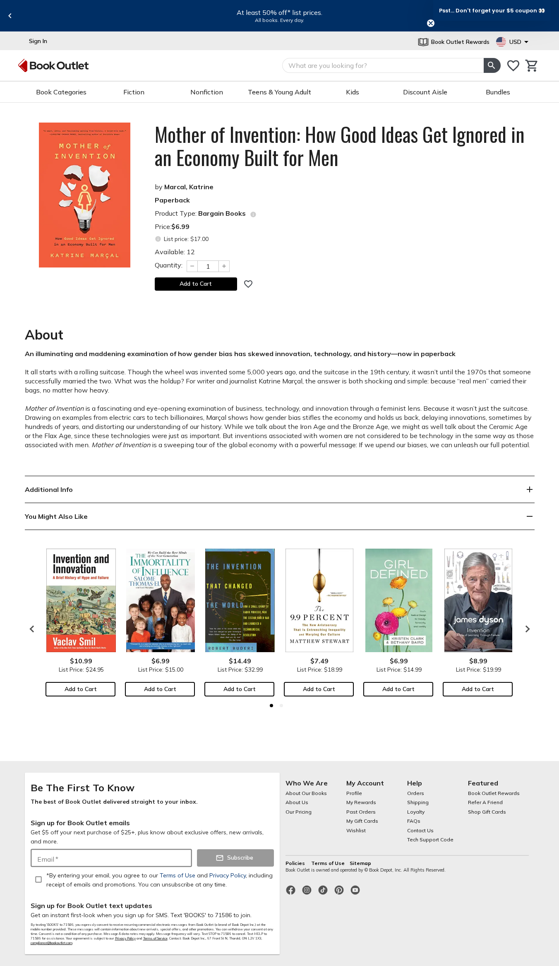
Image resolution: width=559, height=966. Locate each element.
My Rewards (361, 802)
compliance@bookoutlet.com (51, 943)
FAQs (413, 821)
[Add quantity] (224, 266)
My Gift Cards (362, 821)
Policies (295, 863)
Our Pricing (298, 812)
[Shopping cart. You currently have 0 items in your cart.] (532, 65)
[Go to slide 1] (271, 705)
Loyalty (416, 812)
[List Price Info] (158, 239)
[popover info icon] (253, 214)
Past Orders (361, 812)
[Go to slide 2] (281, 705)
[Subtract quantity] (192, 266)
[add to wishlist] (248, 284)
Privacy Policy (125, 938)
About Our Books (306, 793)
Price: (172, 226)
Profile (354, 793)
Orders (415, 793)
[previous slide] (10, 16)
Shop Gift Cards (487, 812)
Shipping (418, 802)
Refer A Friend (485, 802)
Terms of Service (155, 938)
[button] (492, 10)
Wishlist (356, 830)
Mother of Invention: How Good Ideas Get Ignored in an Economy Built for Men (340, 146)
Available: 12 (175, 252)
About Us (296, 802)
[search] (492, 65)
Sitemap (360, 863)
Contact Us (420, 830)
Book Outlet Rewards (494, 793)
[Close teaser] (431, 23)
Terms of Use (328, 863)
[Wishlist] (513, 65)
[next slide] (525, 629)
